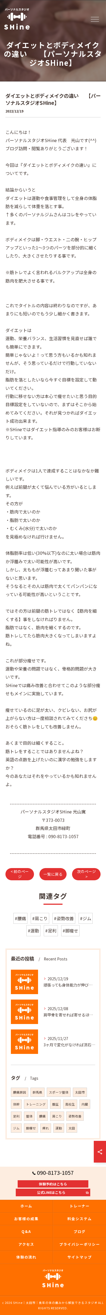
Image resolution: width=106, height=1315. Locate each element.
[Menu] (94, 19)
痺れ (45, 1128)
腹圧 (55, 1104)
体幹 (16, 1104)
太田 (71, 1128)
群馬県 (37, 1092)
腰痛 (42, 1116)
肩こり (57, 1116)
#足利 (51, 930)
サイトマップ (79, 1257)
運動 (58, 1128)
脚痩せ (31, 1128)
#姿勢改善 (64, 918)
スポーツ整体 (58, 1092)
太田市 (80, 1092)
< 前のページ (20, 874)
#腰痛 (20, 918)
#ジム (85, 918)
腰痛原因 (19, 1092)
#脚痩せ (70, 930)
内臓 (85, 1104)
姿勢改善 (75, 1116)
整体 (29, 1116)
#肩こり (40, 918)
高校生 (70, 1104)
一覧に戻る (53, 874)
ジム (16, 1128)
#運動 (33, 930)
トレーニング (36, 1104)
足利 (16, 1116)
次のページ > (86, 874)
